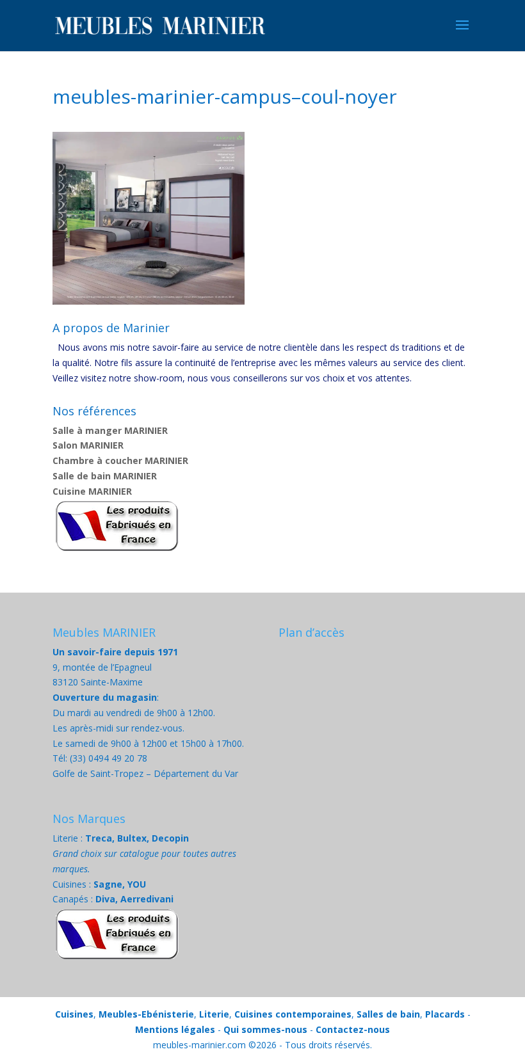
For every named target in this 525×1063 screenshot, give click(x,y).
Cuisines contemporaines (292, 1014)
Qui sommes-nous (265, 1029)
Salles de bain (388, 1014)
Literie (214, 1014)
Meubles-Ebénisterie (146, 1014)
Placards (445, 1014)
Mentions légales (175, 1029)
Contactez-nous (353, 1029)
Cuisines (74, 1014)
